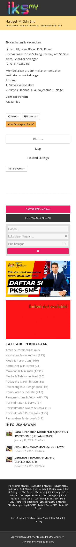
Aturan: (15, 168)
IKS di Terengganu (50, 495)
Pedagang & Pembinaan (22, 381)
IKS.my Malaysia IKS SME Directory (46, 536)
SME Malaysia (26, 489)
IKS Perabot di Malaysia (41, 485)
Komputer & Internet (20, 366)
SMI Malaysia (40, 489)
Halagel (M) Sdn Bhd (20, 21)
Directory (34, 25)
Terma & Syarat (18, 518)
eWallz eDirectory (44, 541)
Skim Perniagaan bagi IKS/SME (22, 505)
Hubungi (38, 521)
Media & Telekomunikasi (22, 376)
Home (22, 25)
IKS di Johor (39, 498)
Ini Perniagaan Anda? (22, 124)
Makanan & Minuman (19, 371)
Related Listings (38, 158)
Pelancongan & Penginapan (24, 387)
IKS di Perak (26, 492)
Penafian (31, 518)
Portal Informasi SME (47, 505)
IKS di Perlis (26, 498)
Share (13, 116)
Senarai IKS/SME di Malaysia (53, 501)
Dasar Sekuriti (57, 518)
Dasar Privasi (42, 518)
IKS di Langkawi (30, 501)
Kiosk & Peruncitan (18, 360)
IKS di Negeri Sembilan (29, 495)
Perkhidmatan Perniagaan (23, 413)
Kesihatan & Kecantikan (25, 42)
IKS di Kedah (39, 492)
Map (38, 148)
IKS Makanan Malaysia (18, 485)
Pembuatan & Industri (20, 392)
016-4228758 (19, 63)
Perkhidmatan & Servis (21, 402)
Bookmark (32, 116)
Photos (38, 139)
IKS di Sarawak (55, 489)
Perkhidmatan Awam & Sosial (25, 408)
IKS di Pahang (54, 492)
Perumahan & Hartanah (21, 418)
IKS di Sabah (52, 498)
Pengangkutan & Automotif (24, 397)
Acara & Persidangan (20, 350)
